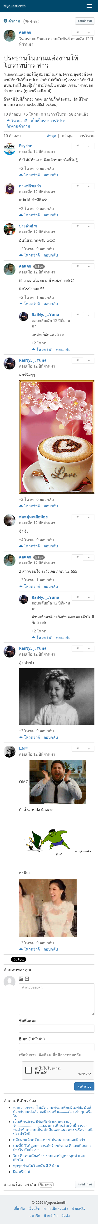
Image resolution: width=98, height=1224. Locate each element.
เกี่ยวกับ (19, 1208)
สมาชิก (34, 1215)
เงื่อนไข (34, 1208)
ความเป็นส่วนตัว (56, 1208)
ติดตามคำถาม (18, 126)
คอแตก (25, 32)
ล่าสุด (51, 135)
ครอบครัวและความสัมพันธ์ (47, 38)
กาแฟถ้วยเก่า (30, 185)
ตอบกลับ (51, 174)
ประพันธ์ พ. (28, 226)
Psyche (25, 145)
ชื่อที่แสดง (27, 1020)
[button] (84, 21)
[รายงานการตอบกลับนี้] (77, 315)
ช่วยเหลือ (78, 1208)
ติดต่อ (65, 1215)
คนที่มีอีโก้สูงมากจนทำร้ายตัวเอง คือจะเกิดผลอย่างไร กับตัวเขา (52, 1147)
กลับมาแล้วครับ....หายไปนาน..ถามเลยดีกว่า (49, 1139)
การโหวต (86, 135)
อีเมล (23, 1039)
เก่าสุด (67, 135)
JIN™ (23, 748)
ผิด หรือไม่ (21, 1171)
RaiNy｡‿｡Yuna (45, 314)
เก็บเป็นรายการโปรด (48, 120)
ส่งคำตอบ (84, 1086)
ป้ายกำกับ (51, 1215)
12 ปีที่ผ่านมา (44, 151)
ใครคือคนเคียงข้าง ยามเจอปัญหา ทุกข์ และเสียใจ (49, 1157)
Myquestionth (15, 6)
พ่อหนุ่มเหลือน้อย (33, 516)
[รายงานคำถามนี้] (77, 33)
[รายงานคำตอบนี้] (77, 146)
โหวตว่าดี (18, 120)
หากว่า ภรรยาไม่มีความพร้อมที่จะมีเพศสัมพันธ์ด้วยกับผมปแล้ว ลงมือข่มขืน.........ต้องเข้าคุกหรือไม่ (53, 1111)
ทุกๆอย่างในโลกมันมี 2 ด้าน (36, 1165)
